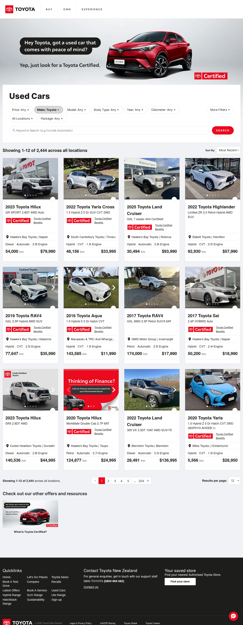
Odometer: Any (164, 110)
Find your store (180, 581)
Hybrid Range (12, 595)
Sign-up (56, 599)
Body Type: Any (107, 110)
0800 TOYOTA (104, 581)
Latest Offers (11, 590)
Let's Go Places (37, 577)
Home (7, 577)
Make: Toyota (48, 110)
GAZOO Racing (107, 623)
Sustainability (35, 599)
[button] (233, 616)
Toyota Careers (153, 623)
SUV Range (35, 595)
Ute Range (58, 595)
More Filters (220, 110)
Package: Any (52, 119)
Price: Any (21, 110)
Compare (33, 581)
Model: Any (77, 110)
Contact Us (91, 587)
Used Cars (58, 590)
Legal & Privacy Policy (81, 623)
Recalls (56, 581)
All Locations (23, 119)
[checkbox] (52, 199)
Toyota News (59, 577)
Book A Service (37, 590)
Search (223, 130)
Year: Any (135, 110)
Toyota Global (130, 623)
